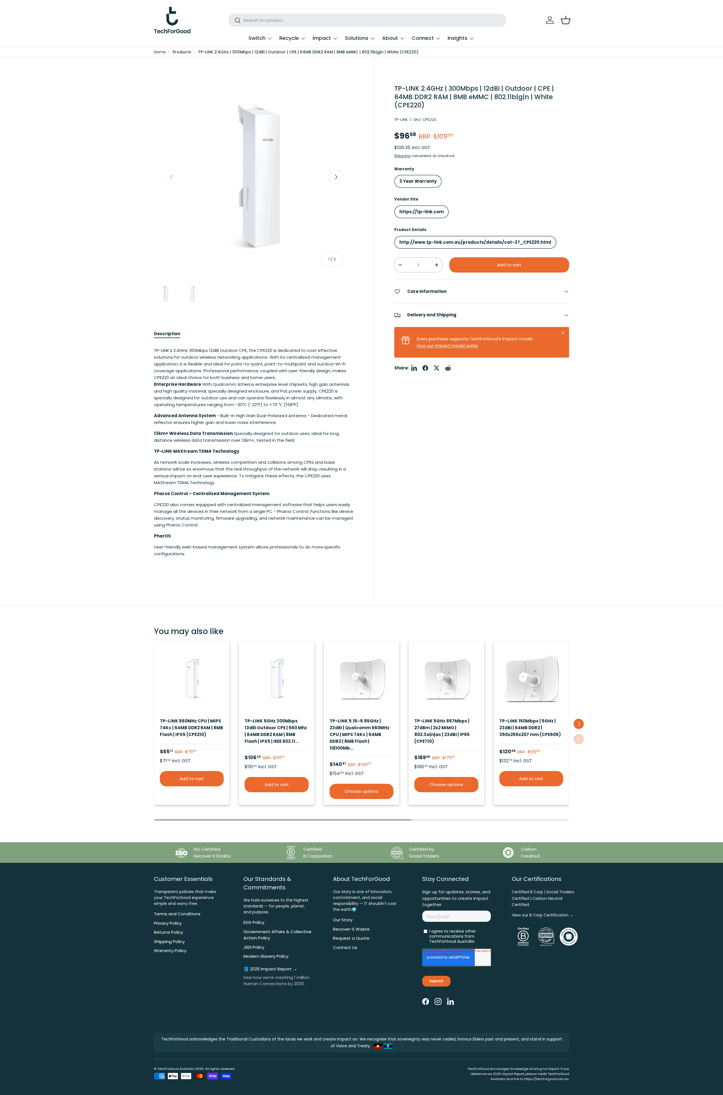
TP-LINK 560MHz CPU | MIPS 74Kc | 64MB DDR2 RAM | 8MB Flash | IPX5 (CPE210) (191, 727)
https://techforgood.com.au (546, 1079)
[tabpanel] (253, 457)
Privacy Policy (168, 923)
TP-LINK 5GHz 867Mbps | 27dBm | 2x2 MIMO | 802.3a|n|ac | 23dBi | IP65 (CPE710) (442, 731)
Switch (257, 38)
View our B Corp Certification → (543, 915)
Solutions (356, 38)
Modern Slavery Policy (265, 956)
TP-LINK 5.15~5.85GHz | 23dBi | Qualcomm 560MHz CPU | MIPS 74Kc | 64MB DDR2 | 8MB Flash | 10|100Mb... (359, 734)
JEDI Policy (253, 947)
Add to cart (509, 265)
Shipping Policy (169, 941)
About (390, 38)
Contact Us (345, 947)
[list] (253, 177)
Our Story (342, 920)
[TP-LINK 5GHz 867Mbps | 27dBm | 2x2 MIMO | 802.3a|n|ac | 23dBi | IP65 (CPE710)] (446, 679)
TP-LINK (401, 119)
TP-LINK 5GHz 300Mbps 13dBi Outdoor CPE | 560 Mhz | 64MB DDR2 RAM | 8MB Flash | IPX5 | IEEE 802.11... (276, 731)
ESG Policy (253, 922)
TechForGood (168, 1068)
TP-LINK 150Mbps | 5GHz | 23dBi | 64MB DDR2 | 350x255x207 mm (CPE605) (530, 727)
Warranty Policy (170, 951)
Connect (423, 38)
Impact (322, 38)
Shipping (402, 156)
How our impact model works (447, 346)
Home (160, 52)
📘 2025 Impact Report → (270, 969)
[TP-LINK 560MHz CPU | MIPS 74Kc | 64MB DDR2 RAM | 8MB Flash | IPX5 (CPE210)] (192, 679)
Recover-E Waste (351, 929)
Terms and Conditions (177, 914)
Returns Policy (168, 932)
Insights (457, 38)
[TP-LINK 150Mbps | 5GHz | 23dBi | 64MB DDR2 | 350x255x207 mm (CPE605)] (531, 679)
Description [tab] (167, 334)
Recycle (289, 38)
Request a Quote (351, 938)
